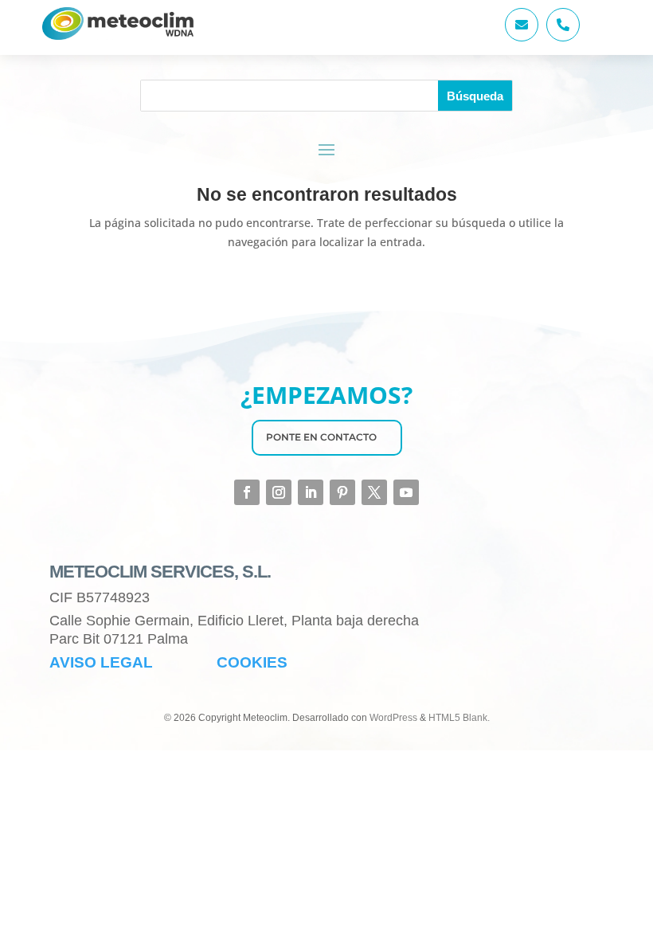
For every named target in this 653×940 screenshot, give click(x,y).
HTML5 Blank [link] (457, 717)
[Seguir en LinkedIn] (310, 492)
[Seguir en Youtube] (406, 492)
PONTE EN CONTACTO (321, 437)
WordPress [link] (393, 717)
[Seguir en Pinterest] (342, 492)
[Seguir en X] (374, 492)
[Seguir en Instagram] (278, 492)
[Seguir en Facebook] (247, 492)
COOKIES (252, 662)
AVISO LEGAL (101, 662)
